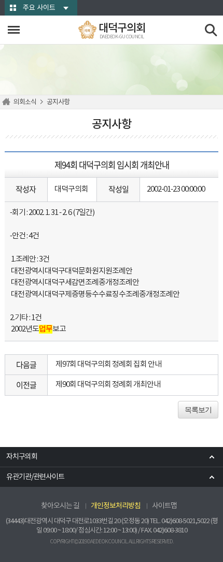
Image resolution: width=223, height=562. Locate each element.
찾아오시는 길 (60, 506)
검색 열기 (211, 30)
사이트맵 (164, 506)
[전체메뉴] (13, 29)
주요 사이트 (39, 8)
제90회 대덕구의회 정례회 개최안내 (107, 384)
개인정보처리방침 (116, 506)
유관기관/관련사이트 (35, 477)
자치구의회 (21, 457)
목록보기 (198, 410)
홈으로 (7, 102)
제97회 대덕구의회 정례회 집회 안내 (108, 364)
